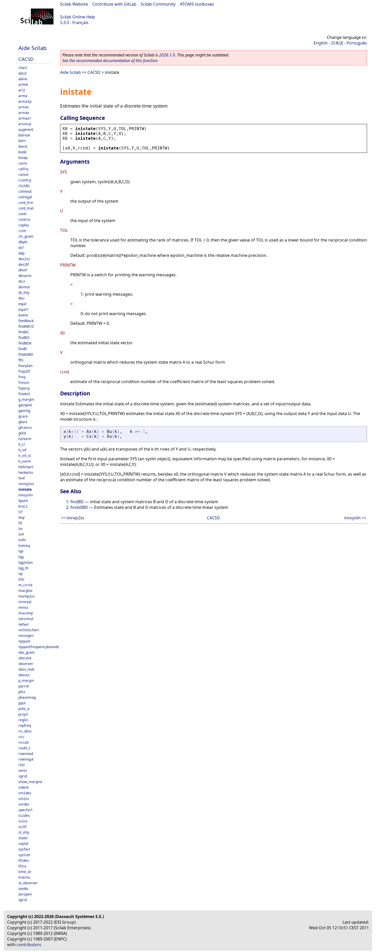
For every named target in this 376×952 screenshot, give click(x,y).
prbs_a (23, 708)
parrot (23, 686)
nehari (23, 624)
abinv (22, 78)
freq (21, 376)
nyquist (24, 641)
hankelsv (25, 472)
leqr (21, 517)
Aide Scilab (32, 48)
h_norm (24, 461)
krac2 (23, 506)
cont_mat (26, 208)
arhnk (23, 84)
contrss (24, 219)
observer (25, 663)
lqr (20, 573)
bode (22, 152)
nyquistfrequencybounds (38, 646)
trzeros (24, 877)
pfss (21, 691)
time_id (24, 871)
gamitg (24, 410)
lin (20, 528)
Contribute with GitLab (114, 4)
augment (25, 129)
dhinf (22, 270)
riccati (23, 742)
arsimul (24, 123)
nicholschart (28, 629)
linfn (22, 539)
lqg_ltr (23, 568)
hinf (21, 478)
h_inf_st (24, 455)
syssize (24, 854)
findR (22, 348)
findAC (23, 331)
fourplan (25, 365)
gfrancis (25, 427)
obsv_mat (26, 669)
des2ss (24, 258)
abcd (22, 73)
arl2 (21, 90)
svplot (23, 843)
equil (22, 303)
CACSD (26, 59)
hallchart (25, 466)
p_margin (26, 680)
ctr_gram (26, 236)
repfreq (24, 725)
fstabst (24, 393)
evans (23, 315)
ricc (21, 736)
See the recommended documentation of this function (110, 60)
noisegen (26, 635)
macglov (25, 590)
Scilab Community (158, 4)
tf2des (23, 860)
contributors (29, 944)
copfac (23, 225)
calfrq (23, 168)
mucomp (25, 613)
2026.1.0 (167, 55)
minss (23, 607)
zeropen (25, 894)
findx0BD (25, 354)
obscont (24, 658)
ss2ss (23, 821)
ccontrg (24, 180)
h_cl (21, 444)
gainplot (25, 405)
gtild (22, 433)
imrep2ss (26, 483)
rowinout (25, 753)
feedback (26, 320)
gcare (23, 416)
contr (22, 213)
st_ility (23, 832)
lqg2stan (25, 562)
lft (20, 523)
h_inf (22, 450)
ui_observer (28, 882)
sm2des (24, 792)
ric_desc (25, 731)
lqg (21, 556)
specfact (25, 809)
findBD (23, 337)
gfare (22, 421)
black (22, 146)
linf (21, 534)
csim (22, 230)
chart (22, 67)
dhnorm (24, 275)
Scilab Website (74, 4)
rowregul (26, 759)
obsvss (24, 674)
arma (22, 95)
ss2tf (22, 826)
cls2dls (24, 185)
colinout (25, 191)
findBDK (24, 343)
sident (23, 787)
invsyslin (25, 494)
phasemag (27, 697)
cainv (22, 163)
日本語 (337, 43)
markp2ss (26, 596)
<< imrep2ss (72, 518)
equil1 (23, 309)
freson (23, 382)
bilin (22, 140)
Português (357, 43)
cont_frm (25, 202)
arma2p (24, 101)
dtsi (21, 298)
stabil (23, 837)
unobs (23, 888)
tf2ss (22, 866)
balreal (24, 135)
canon (23, 174)
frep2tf (24, 371)
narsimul (25, 618)
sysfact (24, 849)
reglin (23, 719)
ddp (21, 253)
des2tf (23, 264)
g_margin (26, 399)
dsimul (24, 286)
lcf (20, 511)
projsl (23, 714)
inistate (25, 489)
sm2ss (23, 798)
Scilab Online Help (77, 17)
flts (21, 360)
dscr (22, 281)
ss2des (24, 815)
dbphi (23, 241)
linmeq (24, 545)
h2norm (24, 438)
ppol (22, 703)
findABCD (26, 326)
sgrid (22, 776)
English (321, 43)
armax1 (24, 118)
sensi (22, 770)
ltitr (21, 579)
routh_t (24, 747)
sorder (23, 804)
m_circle (25, 584)
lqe (21, 551)
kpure (23, 500)
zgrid (22, 899)
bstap (23, 157)
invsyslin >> (355, 518)
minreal (24, 601)
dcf (21, 247)
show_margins (30, 781)
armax (23, 112)
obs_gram (26, 652)
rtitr (21, 764)
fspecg (23, 388)
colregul (25, 196)
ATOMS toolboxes (197, 4)
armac (23, 107)
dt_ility (23, 292)
